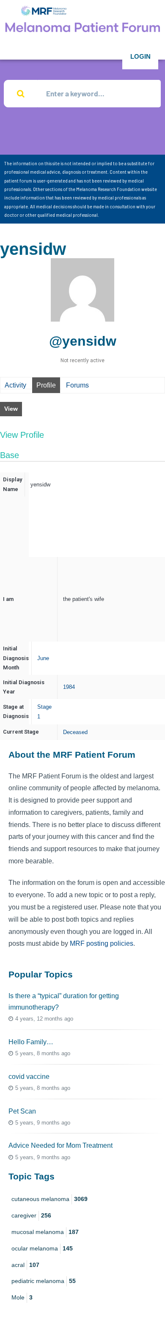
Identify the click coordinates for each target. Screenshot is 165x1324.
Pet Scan (22, 1111)
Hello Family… (30, 1042)
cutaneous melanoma (49, 1199)
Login (140, 56)
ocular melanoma (42, 1248)
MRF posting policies (101, 943)
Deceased (75, 732)
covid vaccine (29, 1076)
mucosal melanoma (45, 1231)
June (43, 658)
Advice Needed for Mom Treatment (60, 1145)
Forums (77, 385)
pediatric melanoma (43, 1281)
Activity (15, 385)
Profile (46, 385)
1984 (69, 687)
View (11, 408)
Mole (22, 1297)
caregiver (31, 1215)
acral (25, 1264)
